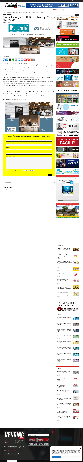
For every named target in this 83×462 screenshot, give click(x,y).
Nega (66, 457)
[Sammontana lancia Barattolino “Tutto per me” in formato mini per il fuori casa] (76, 262)
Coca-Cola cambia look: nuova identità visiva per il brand (63, 274)
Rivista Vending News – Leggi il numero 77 (64, 354)
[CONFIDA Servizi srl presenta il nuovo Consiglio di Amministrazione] (76, 385)
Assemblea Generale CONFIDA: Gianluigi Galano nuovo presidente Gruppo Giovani (64, 411)
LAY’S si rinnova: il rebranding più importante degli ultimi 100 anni (63, 256)
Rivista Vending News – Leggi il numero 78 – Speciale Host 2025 (64, 348)
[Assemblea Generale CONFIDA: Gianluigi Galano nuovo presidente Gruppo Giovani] (76, 411)
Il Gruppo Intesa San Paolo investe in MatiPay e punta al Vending (44, 181)
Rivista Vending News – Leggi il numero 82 (64, 324)
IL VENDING (11, 9)
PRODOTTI (60, 245)
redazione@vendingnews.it (12, 450)
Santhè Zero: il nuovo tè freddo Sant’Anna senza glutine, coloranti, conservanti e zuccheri (64, 287)
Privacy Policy (54, 434)
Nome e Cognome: (10, 138)
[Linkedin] (74, 1)
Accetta (56, 457)
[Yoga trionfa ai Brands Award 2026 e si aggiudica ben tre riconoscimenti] (76, 280)
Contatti (51, 9)
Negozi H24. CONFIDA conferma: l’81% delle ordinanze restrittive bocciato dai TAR (64, 405)
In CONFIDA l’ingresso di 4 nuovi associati (64, 378)
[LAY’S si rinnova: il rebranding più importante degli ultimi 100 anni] (76, 256)
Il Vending (9, 12)
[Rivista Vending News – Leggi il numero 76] (76, 360)
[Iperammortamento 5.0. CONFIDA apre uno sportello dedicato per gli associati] (76, 372)
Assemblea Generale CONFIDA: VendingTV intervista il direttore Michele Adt (64, 418)
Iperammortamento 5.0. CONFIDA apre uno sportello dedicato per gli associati (64, 373)
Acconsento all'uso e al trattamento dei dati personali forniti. (14, 172)
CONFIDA (60, 368)
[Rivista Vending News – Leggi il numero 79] (76, 342)
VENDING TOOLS (37, 9)
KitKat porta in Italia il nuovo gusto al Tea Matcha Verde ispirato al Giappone (14, 181)
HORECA (44, 9)
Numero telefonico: (10, 143)
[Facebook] (70, 1)
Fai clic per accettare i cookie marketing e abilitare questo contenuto (68, 211)
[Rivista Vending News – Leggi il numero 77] (76, 354)
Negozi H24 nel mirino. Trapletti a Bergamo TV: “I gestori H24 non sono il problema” (64, 398)
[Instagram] (72, 1)
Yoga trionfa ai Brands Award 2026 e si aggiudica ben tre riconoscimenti (63, 281)
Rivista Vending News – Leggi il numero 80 (64, 336)
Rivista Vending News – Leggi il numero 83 (64, 318)
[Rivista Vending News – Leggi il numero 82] (76, 324)
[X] (76, 1)
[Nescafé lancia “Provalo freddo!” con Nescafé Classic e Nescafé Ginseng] (76, 249)
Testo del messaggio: (11, 156)
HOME (5, 9)
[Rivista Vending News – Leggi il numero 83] (76, 318)
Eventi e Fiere (15, 12)
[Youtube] (78, 1)
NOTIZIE (17, 9)
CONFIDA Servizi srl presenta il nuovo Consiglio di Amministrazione (64, 385)
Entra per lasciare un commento (8, 189)
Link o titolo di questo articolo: (13, 151)
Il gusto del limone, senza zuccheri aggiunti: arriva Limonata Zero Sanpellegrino (63, 294)
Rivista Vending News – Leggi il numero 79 (64, 342)
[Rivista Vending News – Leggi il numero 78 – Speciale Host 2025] (76, 348)
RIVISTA (23, 9)
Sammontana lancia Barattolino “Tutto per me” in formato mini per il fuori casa (64, 262)
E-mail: (8, 147)
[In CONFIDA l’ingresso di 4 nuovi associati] (76, 379)
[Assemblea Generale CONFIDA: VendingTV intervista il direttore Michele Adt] (76, 417)
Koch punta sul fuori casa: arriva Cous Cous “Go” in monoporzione (64, 268)
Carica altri (67, 299)
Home (5, 12)
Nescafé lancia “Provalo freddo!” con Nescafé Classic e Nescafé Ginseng (64, 249)
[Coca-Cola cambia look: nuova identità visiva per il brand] (76, 275)
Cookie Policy (65, 459)
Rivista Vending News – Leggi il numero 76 (64, 359)
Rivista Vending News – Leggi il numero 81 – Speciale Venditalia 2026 (64, 330)
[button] (80, 448)
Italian (56, 9)
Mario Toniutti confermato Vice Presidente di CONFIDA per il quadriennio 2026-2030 (63, 392)
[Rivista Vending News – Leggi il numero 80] (76, 336)
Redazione (4, 22)
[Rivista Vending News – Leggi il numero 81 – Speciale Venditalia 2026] (76, 330)
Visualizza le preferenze (76, 457)
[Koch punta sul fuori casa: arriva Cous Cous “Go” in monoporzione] (76, 269)
